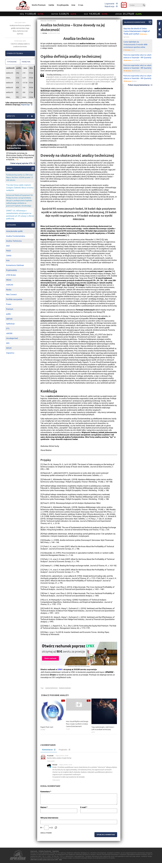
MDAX (8, 280)
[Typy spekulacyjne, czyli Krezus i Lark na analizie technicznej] (104, 711)
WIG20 (8, 348)
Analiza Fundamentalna (15, 123)
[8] (66, 147)
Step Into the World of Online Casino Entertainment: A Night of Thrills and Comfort (136, 31)
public (8, 314)
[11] (67, 235)
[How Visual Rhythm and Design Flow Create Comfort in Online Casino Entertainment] (78, 705)
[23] (48, 378)
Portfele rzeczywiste (14, 299)
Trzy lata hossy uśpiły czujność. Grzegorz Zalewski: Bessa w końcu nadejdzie (19, 187)
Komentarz (45, 792)
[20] (90, 316)
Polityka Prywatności (45, 851)
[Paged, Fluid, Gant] (53, 711)
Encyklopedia (63, 5)
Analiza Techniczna (48, 20)
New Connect (11, 294)
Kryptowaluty (11, 270)
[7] (55, 141)
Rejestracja (109, 6)
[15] (56, 265)
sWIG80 (9, 333)
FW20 (8, 251)
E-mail (83, 807)
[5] (52, 113)
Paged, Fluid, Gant (46, 727)
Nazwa (43, 807)
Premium (9, 309)
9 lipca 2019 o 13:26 (65, 764)
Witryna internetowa (49, 818)
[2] (93, 84)
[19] (103, 312)
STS (27, 123)
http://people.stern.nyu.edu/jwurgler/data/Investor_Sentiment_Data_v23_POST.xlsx (73, 334)
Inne (73, 5)
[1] (115, 79)
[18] (58, 303)
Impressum (33, 851)
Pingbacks (64, 750)
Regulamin (55, 851)
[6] (66, 125)
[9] (65, 172)
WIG (7, 343)
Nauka (8, 290)
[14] (69, 253)
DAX (8, 246)
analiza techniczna (51, 688)
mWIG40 (9, 285)
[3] (96, 84)
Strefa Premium (39, 5)
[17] (93, 278)
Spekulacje (10, 324)
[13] (89, 242)
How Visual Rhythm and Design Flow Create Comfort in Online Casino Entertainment (77, 723)
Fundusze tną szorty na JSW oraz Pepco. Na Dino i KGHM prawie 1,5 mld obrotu (19, 177)
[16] (113, 271)
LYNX (60, 669)
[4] (101, 91)
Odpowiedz (51, 761)
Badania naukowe (64, 688)
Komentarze (48, 750)
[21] (58, 362)
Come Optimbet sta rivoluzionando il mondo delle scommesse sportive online (135, 44)
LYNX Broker (11, 275)
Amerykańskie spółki (14, 231)
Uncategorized (12, 338)
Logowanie (109, 3)
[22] (101, 362)
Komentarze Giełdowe (15, 265)
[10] (87, 177)
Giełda (51, 5)
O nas (80, 5)
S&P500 (9, 319)
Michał (44, 33)
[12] (101, 239)
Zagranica (10, 353)
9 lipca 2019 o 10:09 (62, 755)
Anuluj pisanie (46, 833)
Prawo (8, 304)
